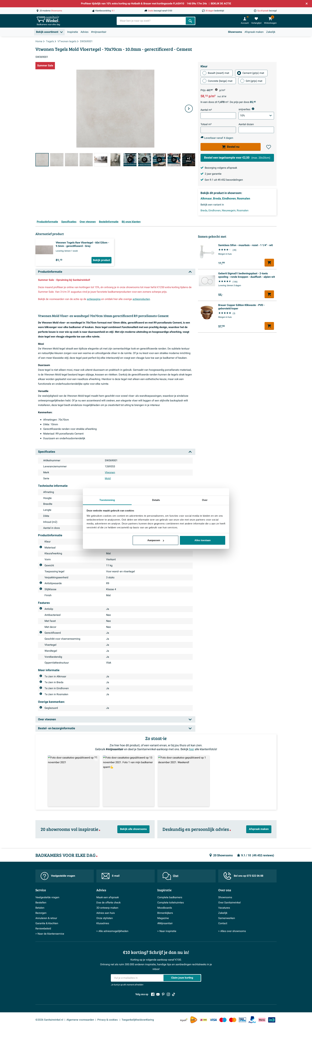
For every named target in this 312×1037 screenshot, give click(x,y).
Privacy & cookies (107, 1020)
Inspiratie (72, 32)
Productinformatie (47, 222)
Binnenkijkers (165, 913)
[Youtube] (158, 994)
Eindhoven (229, 199)
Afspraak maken (254, 32)
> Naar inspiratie (166, 931)
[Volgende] (189, 108)
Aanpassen (153, 540)
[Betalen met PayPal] (252, 1019)
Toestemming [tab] (107, 500)
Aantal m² (206, 110)
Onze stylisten (104, 918)
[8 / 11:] (144, 159)
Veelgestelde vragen (63, 876)
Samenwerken (226, 918)
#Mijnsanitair (165, 923)
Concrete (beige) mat (220, 81)
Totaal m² (206, 124)
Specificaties (68, 222)
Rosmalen (243, 199)
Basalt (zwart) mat (218, 73)
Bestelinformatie (108, 222)
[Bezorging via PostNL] (193, 1019)
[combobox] (151, 21)
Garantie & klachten (46, 923)
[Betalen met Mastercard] (232, 1020)
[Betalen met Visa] (213, 1020)
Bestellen (40, 903)
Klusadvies (102, 923)
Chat (175, 876)
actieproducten (141, 299)
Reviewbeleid (43, 929)
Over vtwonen (88, 222)
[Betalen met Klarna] (262, 1020)
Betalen (39, 908)
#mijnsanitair (98, 32)
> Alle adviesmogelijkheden (112, 931)
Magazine (163, 918)
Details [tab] (156, 500)
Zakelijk (270, 32)
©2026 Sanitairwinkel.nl (49, 1020)
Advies (84, 32)
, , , (224, 210)
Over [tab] (205, 500)
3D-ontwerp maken (107, 908)
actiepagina (94, 299)
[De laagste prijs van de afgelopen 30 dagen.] (216, 89)
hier (191, 749)
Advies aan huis (105, 913)
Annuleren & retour (46, 918)
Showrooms (235, 32)
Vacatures (224, 908)
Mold (108, 478)
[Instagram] (168, 994)
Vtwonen (110, 472)
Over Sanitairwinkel (229, 903)
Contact (222, 923)
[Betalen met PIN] (242, 1019)
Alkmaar (206, 199)
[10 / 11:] (174, 159)
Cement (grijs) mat (253, 73)
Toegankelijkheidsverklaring (138, 1020)
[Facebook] (153, 994)
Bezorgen (40, 913)
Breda (217, 199)
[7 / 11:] (130, 159)
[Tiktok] (174, 994)
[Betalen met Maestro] (223, 1020)
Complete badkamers (169, 897)
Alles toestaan (203, 540)
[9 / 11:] (159, 159)
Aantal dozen (246, 124)
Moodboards (164, 908)
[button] (268, 147)
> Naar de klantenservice (49, 934)
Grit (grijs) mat (254, 81)
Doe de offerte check (108, 903)
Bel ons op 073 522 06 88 (248, 876)
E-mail (115, 876)
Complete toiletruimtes (170, 903)
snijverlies (244, 109)
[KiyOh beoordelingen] (184, 1020)
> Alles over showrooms (232, 931)
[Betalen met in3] (271, 1020)
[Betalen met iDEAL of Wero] (203, 1020)
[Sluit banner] (307, 3)
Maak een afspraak (107, 897)
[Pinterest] (163, 994)
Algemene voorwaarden (80, 1020)
